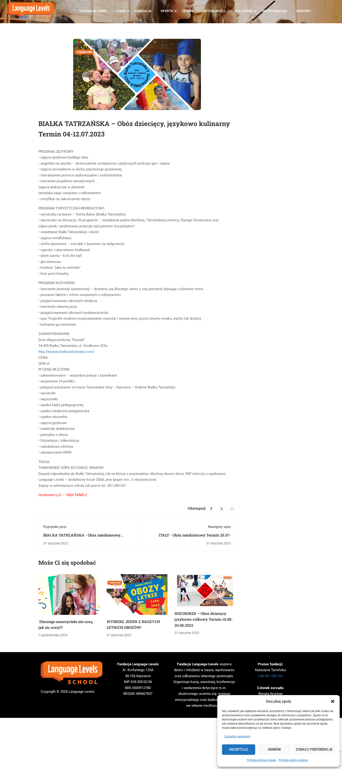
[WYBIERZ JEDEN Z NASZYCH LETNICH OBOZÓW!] (137, 594)
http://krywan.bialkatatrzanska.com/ (66, 352)
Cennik (188, 11)
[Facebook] (211, 508)
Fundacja (143, 11)
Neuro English (274, 11)
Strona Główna (93, 11)
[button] (332, 701)
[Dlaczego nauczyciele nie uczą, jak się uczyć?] (69, 594)
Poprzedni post (55, 527)
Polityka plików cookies (261, 760)
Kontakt (303, 11)
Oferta (167, 11)
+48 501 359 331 (270, 676)
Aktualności (214, 11)
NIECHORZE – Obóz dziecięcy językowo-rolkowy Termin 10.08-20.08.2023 (203, 619)
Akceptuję (238, 749)
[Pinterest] (232, 508)
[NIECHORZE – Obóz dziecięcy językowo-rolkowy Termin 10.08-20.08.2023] (205, 590)
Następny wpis (219, 527)
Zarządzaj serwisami (237, 736)
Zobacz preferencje (314, 749)
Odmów (274, 749)
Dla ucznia (244, 11)
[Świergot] (221, 508)
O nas (121, 11)
